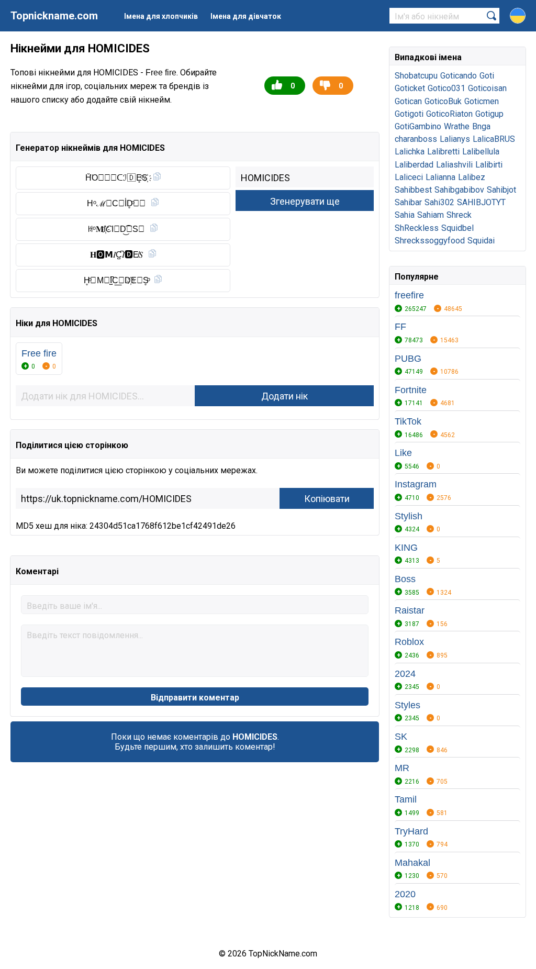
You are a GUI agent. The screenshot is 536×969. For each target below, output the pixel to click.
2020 (405, 894)
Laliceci (409, 177)
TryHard (411, 831)
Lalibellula (480, 152)
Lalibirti (488, 165)
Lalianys (455, 139)
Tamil (406, 799)
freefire (409, 295)
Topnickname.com (54, 15)
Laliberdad (414, 165)
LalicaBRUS (494, 139)
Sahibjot (501, 190)
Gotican (408, 101)
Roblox (409, 642)
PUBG (408, 358)
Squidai (481, 241)
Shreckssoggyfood (430, 241)
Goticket (410, 88)
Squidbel (457, 228)
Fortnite (411, 390)
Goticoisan (487, 88)
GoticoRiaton (449, 114)
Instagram (416, 484)
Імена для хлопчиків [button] (161, 16)
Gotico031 (446, 88)
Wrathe (457, 126)
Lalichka (410, 152)
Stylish (408, 516)
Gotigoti (409, 114)
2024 (405, 674)
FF (400, 326)
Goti (486, 76)
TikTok (408, 421)
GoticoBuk (443, 101)
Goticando (458, 76)
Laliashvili (454, 165)
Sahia (405, 215)
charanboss (416, 139)
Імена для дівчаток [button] (245, 16)
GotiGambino (418, 126)
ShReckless (417, 228)
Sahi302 (439, 202)
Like (403, 453)
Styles (407, 705)
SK (401, 736)
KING (406, 547)
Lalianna (440, 177)
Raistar (410, 610)
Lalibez (471, 177)
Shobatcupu (416, 76)
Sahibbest (413, 190)
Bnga (481, 126)
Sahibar (408, 202)
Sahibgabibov (459, 190)
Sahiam (430, 215)
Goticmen (481, 101)
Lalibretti (443, 152)
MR (402, 768)
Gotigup (489, 114)
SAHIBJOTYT (481, 202)
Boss (405, 579)
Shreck (459, 215)
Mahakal (412, 862)
